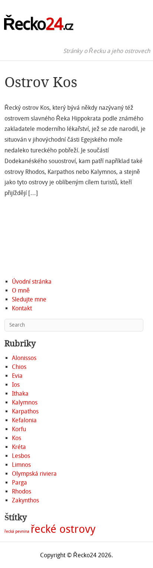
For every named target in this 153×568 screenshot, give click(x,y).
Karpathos (25, 411)
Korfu (19, 429)
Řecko (38, 24)
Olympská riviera (34, 473)
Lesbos (21, 455)
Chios (19, 366)
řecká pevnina (16, 531)
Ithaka (20, 393)
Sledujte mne (29, 299)
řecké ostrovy (63, 529)
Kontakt (22, 308)
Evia (17, 375)
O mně (21, 290)
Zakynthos (25, 500)
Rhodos (21, 491)
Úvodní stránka (32, 281)
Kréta (19, 446)
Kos (16, 438)
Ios (16, 384)
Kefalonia (24, 420)
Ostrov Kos (40, 82)
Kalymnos (25, 402)
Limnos (21, 464)
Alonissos (24, 357)
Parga (19, 482)
